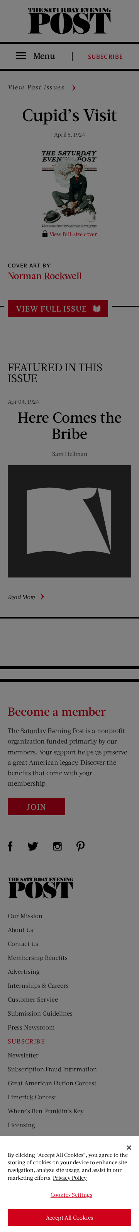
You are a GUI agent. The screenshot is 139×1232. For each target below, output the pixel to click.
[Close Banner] (129, 1147)
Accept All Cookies (69, 1217)
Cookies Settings (71, 1194)
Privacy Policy (70, 1177)
